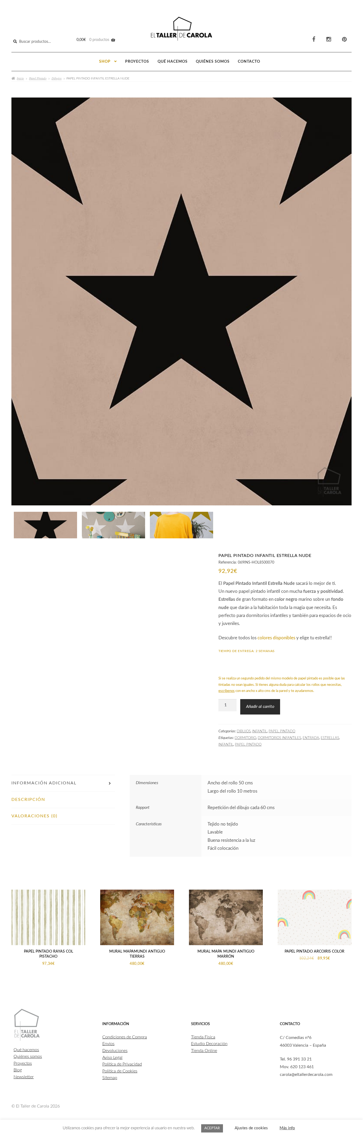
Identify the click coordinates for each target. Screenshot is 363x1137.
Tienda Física (203, 1037)
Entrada (311, 737)
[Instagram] (329, 39)
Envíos (108, 1044)
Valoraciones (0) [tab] (34, 816)
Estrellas (330, 737)
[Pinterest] (344, 39)
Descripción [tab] (28, 799)
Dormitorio (245, 737)
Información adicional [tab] (44, 783)
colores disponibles (276, 638)
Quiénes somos (213, 62)
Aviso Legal (112, 1057)
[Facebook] (313, 39)
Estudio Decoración (209, 1044)
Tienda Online (204, 1051)
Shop (105, 62)
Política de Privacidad (122, 1064)
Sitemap (109, 1078)
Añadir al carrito (260, 706)
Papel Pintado (38, 78)
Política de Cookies (119, 1071)
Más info (287, 1128)
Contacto (249, 62)
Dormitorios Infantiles (279, 737)
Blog (18, 1070)
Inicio (20, 78)
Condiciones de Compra (124, 1037)
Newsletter (24, 1077)
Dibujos (57, 78)
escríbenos (226, 691)
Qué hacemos (173, 62)
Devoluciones (115, 1051)
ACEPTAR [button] (212, 1128)
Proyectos (137, 62)
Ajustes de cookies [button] (251, 1128)
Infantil (259, 731)
